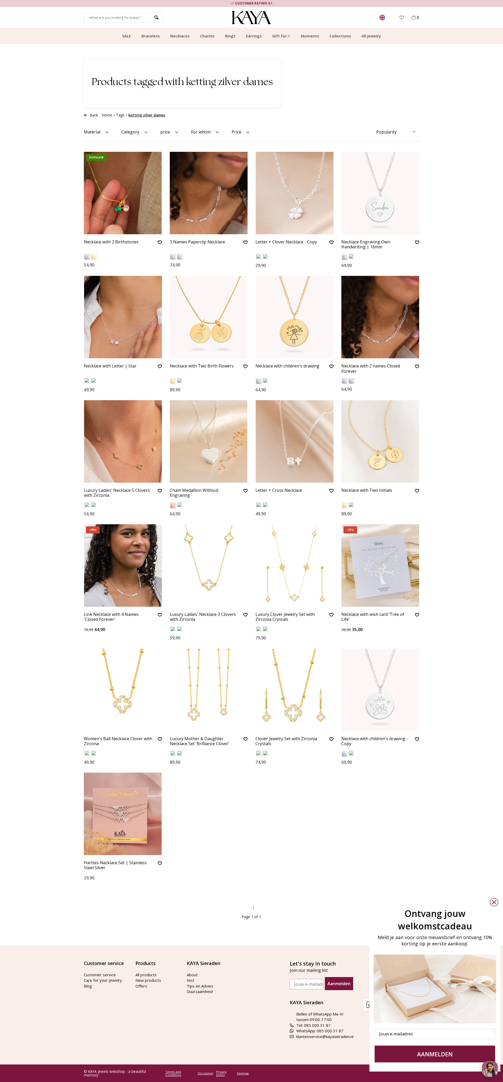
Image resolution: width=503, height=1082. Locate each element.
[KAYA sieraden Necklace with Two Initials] (380, 441)
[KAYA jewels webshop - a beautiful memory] (252, 17)
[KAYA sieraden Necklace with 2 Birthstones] (123, 193)
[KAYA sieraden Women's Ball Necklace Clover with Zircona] (123, 690)
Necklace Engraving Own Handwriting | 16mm (365, 244)
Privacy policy (221, 1073)
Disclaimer (206, 1073)
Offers (141, 986)
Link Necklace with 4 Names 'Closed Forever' (111, 617)
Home (107, 115)
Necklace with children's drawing (287, 366)
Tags (120, 115)
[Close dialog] (494, 902)
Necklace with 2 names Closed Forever (370, 369)
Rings (230, 35)
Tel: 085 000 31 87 (313, 1025)
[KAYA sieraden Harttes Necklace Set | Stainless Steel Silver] (123, 814)
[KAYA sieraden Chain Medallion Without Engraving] (209, 441)
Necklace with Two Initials (366, 490)
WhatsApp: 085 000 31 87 (319, 1030)
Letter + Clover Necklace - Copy (286, 242)
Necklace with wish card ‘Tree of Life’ (372, 617)
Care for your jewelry (103, 980)
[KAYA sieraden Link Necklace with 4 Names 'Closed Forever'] (123, 565)
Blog (88, 986)
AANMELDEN (435, 1054)
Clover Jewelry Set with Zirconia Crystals (286, 741)
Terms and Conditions (173, 1073)
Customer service (100, 974)
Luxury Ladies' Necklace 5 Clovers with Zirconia (117, 493)
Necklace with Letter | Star (110, 366)
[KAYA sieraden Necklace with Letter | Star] (123, 317)
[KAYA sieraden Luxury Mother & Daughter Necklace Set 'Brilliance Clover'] (209, 690)
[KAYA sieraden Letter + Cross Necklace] (294, 441)
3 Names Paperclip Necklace (197, 242)
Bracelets (150, 35)
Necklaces (180, 35)
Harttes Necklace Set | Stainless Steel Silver (115, 865)
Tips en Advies (200, 986)
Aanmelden (339, 983)
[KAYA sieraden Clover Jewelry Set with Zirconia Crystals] (294, 690)
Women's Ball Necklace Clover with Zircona (118, 741)
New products (148, 980)
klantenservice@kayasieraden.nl (324, 1036)
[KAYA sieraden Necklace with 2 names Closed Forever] (380, 317)
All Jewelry (371, 35)
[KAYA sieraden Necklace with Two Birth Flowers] (209, 317)
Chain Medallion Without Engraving (194, 493)
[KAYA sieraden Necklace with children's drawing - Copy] (380, 690)
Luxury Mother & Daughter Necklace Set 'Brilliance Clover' (199, 741)
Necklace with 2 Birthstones (111, 242)
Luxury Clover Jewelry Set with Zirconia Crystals (285, 617)
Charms (207, 35)
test (190, 980)
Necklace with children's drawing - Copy (374, 741)
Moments (310, 35)
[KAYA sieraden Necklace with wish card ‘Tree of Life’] (380, 565)
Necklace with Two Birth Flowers (202, 366)
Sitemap (243, 1073)
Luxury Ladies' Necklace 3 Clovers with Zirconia (203, 617)
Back (94, 115)
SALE (126, 35)
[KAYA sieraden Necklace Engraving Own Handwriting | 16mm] (380, 193)
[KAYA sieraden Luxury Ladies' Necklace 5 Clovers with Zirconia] (123, 441)
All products (146, 974)
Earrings (254, 35)
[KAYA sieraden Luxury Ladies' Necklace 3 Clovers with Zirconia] (209, 565)
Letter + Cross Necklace (278, 490)
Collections (340, 35)
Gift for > (281, 35)
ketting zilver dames (146, 115)
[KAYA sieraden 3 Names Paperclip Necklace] (209, 193)
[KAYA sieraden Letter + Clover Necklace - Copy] (294, 193)
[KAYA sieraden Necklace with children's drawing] (294, 317)
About (192, 974)
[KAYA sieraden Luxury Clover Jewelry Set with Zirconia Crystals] (294, 565)
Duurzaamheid (200, 991)
